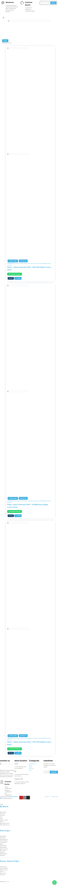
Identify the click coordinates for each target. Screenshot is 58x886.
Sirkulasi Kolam (3, 847)
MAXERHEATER (10, 263)
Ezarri (1, 816)
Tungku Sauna (3, 866)
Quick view (23, 261)
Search (53, 3)
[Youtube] (21, 797)
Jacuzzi (2, 871)
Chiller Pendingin (4, 841)
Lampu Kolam (3, 842)
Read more (11, 278)
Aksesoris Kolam (3, 853)
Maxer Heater (3, 812)
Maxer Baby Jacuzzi (4, 823)
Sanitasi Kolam (3, 845)
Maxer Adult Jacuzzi (4, 824)
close (8, 881)
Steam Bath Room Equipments (31, 263)
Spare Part (2, 855)
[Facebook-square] (24, 797)
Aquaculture (3, 850)
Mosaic (1, 844)
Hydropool (2, 852)
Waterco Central (4, 820)
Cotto (1, 818)
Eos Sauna (2, 815)
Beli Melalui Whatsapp (15, 274)
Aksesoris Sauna (3, 869)
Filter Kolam (2, 837)
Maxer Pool (2, 813)
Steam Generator (4, 868)
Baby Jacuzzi (3, 873)
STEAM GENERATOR (43, 263)
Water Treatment (4, 849)
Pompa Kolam (3, 836)
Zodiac (1, 821)
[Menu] (29, 17)
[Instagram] (28, 797)
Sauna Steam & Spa (19, 263)
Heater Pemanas (4, 839)
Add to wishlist (13, 261)
